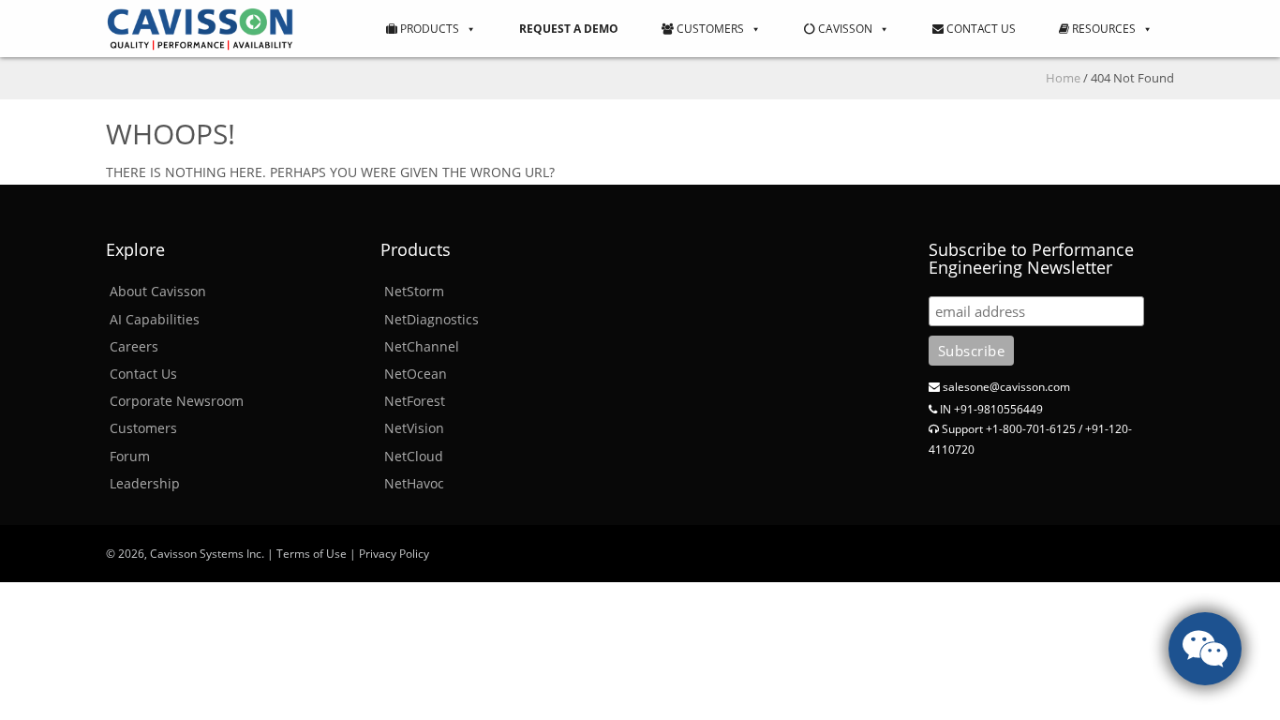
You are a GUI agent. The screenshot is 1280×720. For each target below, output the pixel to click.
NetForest (414, 401)
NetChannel (421, 346)
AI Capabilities (155, 319)
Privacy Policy (394, 554)
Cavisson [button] (843, 29)
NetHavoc (414, 483)
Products (428, 29)
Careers (134, 346)
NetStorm (414, 291)
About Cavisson (158, 291)
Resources (1102, 29)
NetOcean (415, 373)
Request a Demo (568, 29)
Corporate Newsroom (177, 401)
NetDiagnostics (431, 319)
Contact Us (980, 29)
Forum (130, 456)
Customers (709, 29)
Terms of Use (311, 554)
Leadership (145, 483)
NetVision (414, 428)
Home (1063, 77)
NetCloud (413, 456)
